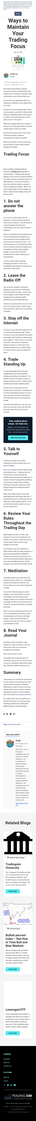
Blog (29, 1103)
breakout (8, 350)
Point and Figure (14, 928)
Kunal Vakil (15, 82)
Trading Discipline (14, 724)
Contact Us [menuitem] (7, 1066)
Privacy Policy (14, 1103)
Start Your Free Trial (18, 438)
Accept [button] (18, 14)
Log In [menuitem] (6, 1081)
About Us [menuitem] (7, 1062)
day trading (12, 470)
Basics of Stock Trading (16, 857)
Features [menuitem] (7, 1059)
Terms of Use (23, 1103)
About (7, 1103)
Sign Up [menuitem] (6, 1077)
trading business (25, 694)
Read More (13, 891)
